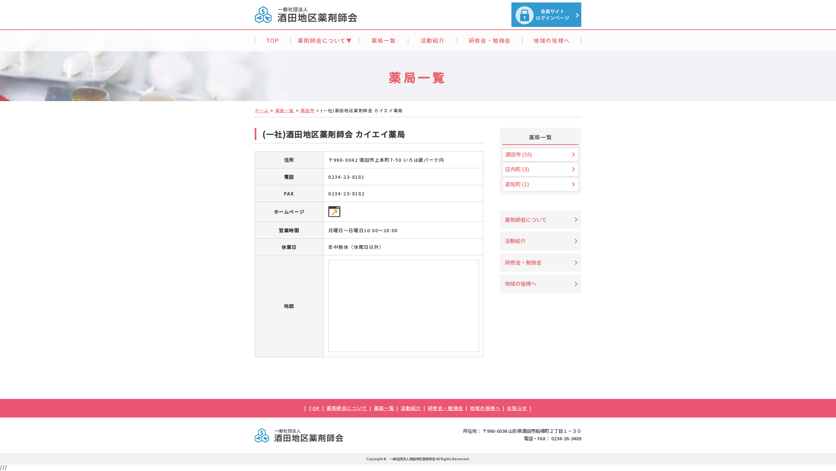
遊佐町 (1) (517, 184)
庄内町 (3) (517, 169)
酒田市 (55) (518, 154)
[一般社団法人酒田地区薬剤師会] (306, 20)
